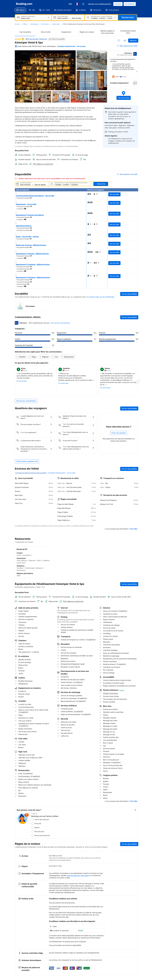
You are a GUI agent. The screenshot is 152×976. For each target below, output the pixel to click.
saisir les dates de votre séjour (78, 875)
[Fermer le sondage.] (135, 810)
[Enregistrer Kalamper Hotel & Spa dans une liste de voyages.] (119, 40)
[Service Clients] (83, 4)
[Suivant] (137, 72)
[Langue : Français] (77, 4)
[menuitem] (20, 10)
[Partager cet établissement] (124, 40)
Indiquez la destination (28, 16)
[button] (123, 95)
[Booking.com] (24, 4)
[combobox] (33, 18)
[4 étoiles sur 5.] (18, 39)
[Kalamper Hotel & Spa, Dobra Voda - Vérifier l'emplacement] (16, 46)
